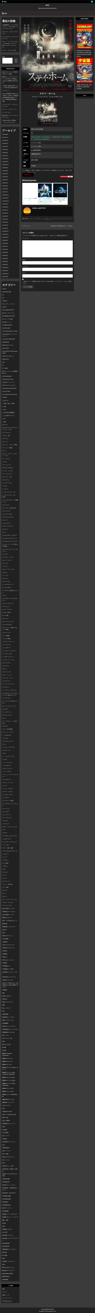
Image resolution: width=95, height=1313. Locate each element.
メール (24, 266)
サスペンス (5, 618)
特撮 (3, 1126)
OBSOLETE (5, 359)
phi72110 (35, 96)
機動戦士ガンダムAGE (8, 1077)
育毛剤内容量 (6, 1179)
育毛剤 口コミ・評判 (7, 1166)
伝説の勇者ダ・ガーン (8, 914)
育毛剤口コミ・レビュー (9, 1185)
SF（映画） (5, 368)
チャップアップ (6, 712)
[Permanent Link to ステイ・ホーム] (47, 54)
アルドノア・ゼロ (7, 477)
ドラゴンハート (6, 750)
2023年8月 (5, 243)
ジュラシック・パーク (8, 660)
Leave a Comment (55, 96)
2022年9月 (5, 276)
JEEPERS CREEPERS (8, 339)
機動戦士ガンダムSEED (8, 1080)
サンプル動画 (6, 635)
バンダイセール (6, 779)
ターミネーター (6, 112)
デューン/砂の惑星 (7, 729)
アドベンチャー (6, 459)
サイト (24, 273)
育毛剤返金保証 (6, 1199)
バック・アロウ (6, 771)
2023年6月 (5, 249)
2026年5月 (5, 143)
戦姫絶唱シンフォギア (8, 1017)
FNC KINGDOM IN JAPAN (10, 331)
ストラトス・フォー (7, 678)
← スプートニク (25, 226)
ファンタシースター (7, 794)
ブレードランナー (7, 817)
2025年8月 (5, 171)
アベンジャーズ (6, 465)
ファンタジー (6, 797)
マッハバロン (6, 845)
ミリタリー (5, 860)
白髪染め (4, 1139)
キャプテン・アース (7, 557)
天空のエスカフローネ (8, 945)
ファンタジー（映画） (8, 800)
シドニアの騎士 (6, 638)
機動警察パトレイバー (8, 1102)
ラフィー (4, 875)
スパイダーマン (6, 681)
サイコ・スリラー (7, 609)
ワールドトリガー (7, 905)
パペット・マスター (7, 788)
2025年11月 (5, 161)
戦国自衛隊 (5, 1014)
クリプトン (5, 566)
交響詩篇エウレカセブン (9, 911)
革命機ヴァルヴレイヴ (8, 1261)
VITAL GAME (6, 391)
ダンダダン (5, 709)
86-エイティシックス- (8, 304)
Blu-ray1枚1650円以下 (8, 310)
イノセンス (5, 489)
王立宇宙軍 (5, 1132)
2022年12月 (5, 267)
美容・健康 (5, 1154)
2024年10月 (5, 201)
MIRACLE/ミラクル (7, 345)
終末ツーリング (6, 1151)
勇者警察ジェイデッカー (9, 926)
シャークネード (6, 648)
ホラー (4, 830)
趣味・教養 (5, 1220)
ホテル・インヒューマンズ (9, 827)
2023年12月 (5, 231)
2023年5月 (5, 252)
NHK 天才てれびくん (8, 356)
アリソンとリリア (7, 474)
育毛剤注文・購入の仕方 (9, 1193)
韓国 (3, 1264)
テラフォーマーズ (7, 715)
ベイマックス (6, 824)
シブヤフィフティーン (8, 641)
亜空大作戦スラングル (8, 908)
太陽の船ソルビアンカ (8, 948)
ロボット (4, 896)
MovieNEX (5, 348)
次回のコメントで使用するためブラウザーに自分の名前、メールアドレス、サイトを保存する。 (47, 282)
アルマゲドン (6, 480)
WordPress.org (6, 1301)
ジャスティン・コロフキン (41, 139)
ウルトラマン (6, 505)
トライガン (5, 738)
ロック (4, 893)
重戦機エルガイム (7, 1229)
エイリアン (5, 520)
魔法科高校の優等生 (7, 1273)
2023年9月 (5, 240)
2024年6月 (5, 213)
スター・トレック (7, 675)
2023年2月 (5, 261)
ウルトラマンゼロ (7, 514)
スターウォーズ (6, 672)
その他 (4, 406)
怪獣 (3, 993)
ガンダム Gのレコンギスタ (9, 535)
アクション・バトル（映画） (10, 445)
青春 (3, 1258)
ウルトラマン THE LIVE (9, 508)
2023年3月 (5, 258)
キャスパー (5, 554)
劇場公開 (4, 923)
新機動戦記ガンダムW (8, 1032)
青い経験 (4, 1255)
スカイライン (6, 666)
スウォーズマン (6, 663)
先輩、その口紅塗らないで (9, 920)
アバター (4, 462)
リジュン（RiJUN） (7, 884)
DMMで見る (28, 175)
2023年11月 (5, 234)
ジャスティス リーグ (7, 657)
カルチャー (5, 529)
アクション (5, 441)
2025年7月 (5, 173)
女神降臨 (4, 954)
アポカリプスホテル (7, 468)
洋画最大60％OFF (7, 1111)
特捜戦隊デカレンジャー (9, 1123)
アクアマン (5, 438)
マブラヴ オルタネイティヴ (9, 851)
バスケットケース (7, 768)
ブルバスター (6, 811)
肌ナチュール (6, 1160)
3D (3, 295)
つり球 (4, 409)
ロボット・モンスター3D (9, 50)
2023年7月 (5, 246)
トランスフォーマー (7, 741)
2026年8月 (5, 134)
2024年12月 (5, 195)
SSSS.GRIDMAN (7, 376)
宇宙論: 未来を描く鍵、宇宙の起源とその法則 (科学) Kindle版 (84, 86)
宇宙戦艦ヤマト (6, 966)
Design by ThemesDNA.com (47, 1311)
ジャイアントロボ (7, 654)
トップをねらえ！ (7, 735)
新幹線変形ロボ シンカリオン (10, 1029)
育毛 (3, 1163)
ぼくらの (4, 424)
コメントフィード (7, 1298)
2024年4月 (5, 219)
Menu (5, 2)
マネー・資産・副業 (7, 848)
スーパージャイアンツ (8, 684)
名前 (24, 260)
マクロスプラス (6, 839)
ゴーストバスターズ (7, 603)
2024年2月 (5, 225)
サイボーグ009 (6, 612)
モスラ (4, 869)
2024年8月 (5, 207)
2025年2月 (5, 189)
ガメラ (4, 532)
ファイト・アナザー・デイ (9, 109)
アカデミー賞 (6, 435)
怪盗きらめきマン (7, 996)
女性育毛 (4, 951)
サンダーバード (6, 632)
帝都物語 (4, 990)
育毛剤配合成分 (6, 1205)
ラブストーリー (6, 881)
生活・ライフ (6, 1135)
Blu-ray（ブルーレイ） (8, 313)
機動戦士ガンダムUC (8, 1088)
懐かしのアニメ (6, 1008)
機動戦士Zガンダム (7, 1061)
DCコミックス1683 (7, 319)
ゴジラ (4, 595)
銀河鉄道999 (5, 1246)
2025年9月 (5, 167)
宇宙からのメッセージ (8, 960)
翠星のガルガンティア (8, 1157)
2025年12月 (5, 158)
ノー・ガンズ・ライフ (8, 756)
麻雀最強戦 (5, 1279)
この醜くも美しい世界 (8, 403)
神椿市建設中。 (6, 1148)
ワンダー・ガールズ (7, 902)
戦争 (3, 1011)
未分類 (4, 1050)
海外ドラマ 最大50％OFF (9, 1114)
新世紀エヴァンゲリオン (9, 1026)
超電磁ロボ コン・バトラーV (10, 1217)
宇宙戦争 (4, 963)
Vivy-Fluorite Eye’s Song (9, 394)
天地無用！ (5, 942)
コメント (25, 238)
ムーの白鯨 (5, 863)
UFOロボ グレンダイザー (9, 385)
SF (3, 365)
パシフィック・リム (7, 782)
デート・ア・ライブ (7, 732)
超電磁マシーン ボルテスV (9, 1214)
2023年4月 (5, 255)
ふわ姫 (4, 421)
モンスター (5, 872)
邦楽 (3, 1226)
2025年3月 (5, 186)
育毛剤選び (5, 1202)
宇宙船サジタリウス (7, 980)
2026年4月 (5, 146)
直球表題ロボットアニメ (9, 1142)
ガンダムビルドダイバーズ (9, 538)
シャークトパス (6, 644)
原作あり (4, 930)
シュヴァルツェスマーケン (9, 651)
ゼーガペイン (6, 687)
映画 (3, 1041)
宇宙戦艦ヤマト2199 (7, 969)
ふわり (4, 418)
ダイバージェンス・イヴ (9, 706)
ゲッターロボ (6, 581)
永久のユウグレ (6, 1105)
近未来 (4, 1223)
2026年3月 (5, 149)
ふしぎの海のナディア (8, 415)
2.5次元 (4, 289)
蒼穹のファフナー (7, 1208)
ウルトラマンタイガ (7, 517)
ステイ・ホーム (47, 93)
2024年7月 (5, 210)
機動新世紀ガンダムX (8, 1099)
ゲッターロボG (6, 587)
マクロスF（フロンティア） (10, 836)
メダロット (5, 866)
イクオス (4, 486)
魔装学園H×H (6, 1276)
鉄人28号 (4, 1232)
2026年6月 (5, 140)
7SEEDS (4, 301)
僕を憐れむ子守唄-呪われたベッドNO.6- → (62, 226)
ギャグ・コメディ (7, 560)
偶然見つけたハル (7, 917)
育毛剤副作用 (6, 1182)
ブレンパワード (6, 814)
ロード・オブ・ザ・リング (9, 899)
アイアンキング (6, 432)
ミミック (4, 857)
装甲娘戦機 (5, 1211)
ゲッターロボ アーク (7, 584)
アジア (4, 451)
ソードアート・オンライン (9, 690)
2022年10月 (5, 273)
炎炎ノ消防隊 (6, 1120)
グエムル (4, 572)
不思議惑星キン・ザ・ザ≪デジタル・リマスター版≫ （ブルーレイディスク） (10, 27)
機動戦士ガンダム (7, 1064)
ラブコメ (4, 878)
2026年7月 (5, 137)
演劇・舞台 (5, 1117)
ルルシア (4, 890)
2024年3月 (5, 222)
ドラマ (4, 753)
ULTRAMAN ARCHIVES (9, 388)
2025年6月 (5, 177)
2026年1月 (5, 155)
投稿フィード (6, 1295)
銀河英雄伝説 (6, 1243)
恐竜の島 (4, 999)
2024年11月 (5, 198)
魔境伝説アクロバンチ (8, 1270)
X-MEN (4, 397)
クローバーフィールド (8, 569)
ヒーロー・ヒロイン (7, 791)
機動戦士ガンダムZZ (7, 1091)
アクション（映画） (7, 448)
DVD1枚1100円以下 (7, 325)
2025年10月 (5, 164)
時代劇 (4, 1047)
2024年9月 (5, 204)
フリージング (6, 808)
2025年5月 (5, 180)
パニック (4, 785)
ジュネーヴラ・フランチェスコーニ (51, 218)
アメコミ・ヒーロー (7, 471)
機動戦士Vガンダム (7, 1058)
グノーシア (5, 575)
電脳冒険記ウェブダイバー (9, 1249)
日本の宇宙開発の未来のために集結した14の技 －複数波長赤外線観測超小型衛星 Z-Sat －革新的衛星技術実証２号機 (10, 97)
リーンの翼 (5, 887)
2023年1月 (5, 264)
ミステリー (5, 854)
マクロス (4, 833)
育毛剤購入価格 (6, 1196)
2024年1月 (5, 228)
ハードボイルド (6, 765)
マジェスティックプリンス (9, 842)
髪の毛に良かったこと (8, 1267)
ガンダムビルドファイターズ (10, 541)
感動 (3, 1005)
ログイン (4, 1292)
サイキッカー (6, 606)
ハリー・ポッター (7, 762)
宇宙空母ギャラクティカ (9, 977)
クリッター (5, 563)
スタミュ (4, 669)
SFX (47, 5)
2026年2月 (5, 152)
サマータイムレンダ (7, 621)
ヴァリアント (6, 90)
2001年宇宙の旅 (6, 292)
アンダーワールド (7, 483)
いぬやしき (5, 400)
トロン (4, 744)
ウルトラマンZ (6, 511)
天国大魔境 (5, 939)
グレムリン (5, 578)
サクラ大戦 (5, 615)
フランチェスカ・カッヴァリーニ (41, 137)
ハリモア (4, 759)
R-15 (3, 362)
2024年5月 (5, 216)
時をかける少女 (6, 1044)
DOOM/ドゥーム (6, 322)
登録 (3, 1289)
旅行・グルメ (6, 1035)
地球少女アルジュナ (7, 936)
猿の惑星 (4, 1129)
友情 (3, 932)
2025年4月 (5, 183)
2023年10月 (5, 237)
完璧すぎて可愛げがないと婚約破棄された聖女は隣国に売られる (10, 985)
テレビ (4, 718)
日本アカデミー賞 (7, 1038)
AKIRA (4, 307)
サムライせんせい (7, 624)
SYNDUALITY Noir (7, 379)
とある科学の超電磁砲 (8, 412)
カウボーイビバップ (7, 526)
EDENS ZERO (6, 328)
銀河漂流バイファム (7, 1235)
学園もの (4, 957)
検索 (3, 57)
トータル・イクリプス (8, 747)
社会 (3, 1145)
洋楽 (3, 1108)
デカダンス (5, 726)
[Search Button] (92, 2)
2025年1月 (5, 192)
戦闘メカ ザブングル (7, 1020)
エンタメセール (6, 523)
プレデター (5, 821)
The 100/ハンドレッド (8, 382)
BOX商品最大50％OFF (8, 316)
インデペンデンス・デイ (9, 492)
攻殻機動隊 (5, 1023)
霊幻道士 (4, 1252)
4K (3, 298)
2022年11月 (5, 270)
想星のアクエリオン (7, 1002)
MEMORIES (5, 342)
